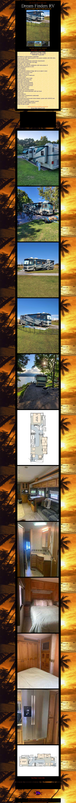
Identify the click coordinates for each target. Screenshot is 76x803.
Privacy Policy (36, 801)
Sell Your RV (38, 2)
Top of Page (34, 777)
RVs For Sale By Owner (31, 801)
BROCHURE (34, 50)
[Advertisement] (29, 119)
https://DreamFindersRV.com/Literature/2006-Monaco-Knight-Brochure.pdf (38, 106)
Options (42, 2)
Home (30, 2)
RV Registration (46, 801)
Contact (45, 2)
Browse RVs (34, 2)
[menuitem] (31, 43)
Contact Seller (42, 50)
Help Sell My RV (41, 801)
